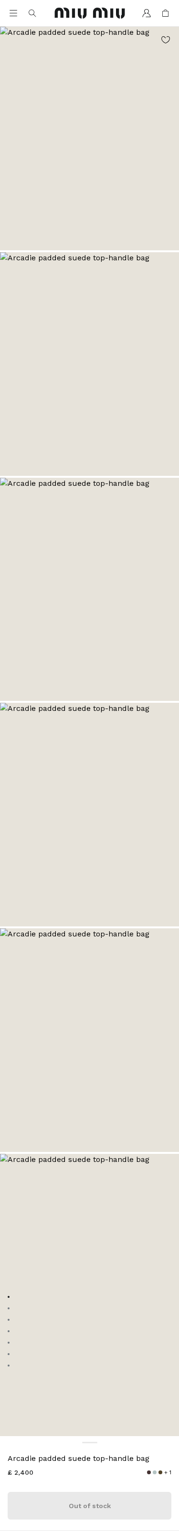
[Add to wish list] (165, 40)
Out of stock (90, 1506)
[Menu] (13, 13)
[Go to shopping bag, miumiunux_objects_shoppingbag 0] (165, 13)
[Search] (32, 13)
